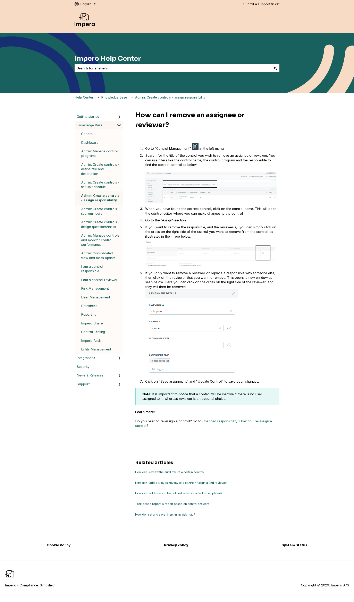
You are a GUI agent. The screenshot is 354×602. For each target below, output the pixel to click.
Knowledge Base (114, 97)
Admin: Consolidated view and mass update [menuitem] (98, 255)
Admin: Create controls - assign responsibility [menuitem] (100, 198)
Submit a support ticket (261, 4)
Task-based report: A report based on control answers (172, 504)
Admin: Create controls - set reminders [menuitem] (100, 211)
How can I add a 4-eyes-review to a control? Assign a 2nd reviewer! (181, 482)
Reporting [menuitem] (88, 314)
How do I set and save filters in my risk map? (165, 514)
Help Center (84, 97)
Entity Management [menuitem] (96, 349)
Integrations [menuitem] (86, 358)
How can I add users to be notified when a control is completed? (178, 493)
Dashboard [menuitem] (89, 143)
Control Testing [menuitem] (93, 332)
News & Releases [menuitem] (90, 375)
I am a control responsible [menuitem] (92, 268)
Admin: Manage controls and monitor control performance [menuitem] (100, 240)
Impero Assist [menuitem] (91, 341)
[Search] (275, 68)
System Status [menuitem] (294, 545)
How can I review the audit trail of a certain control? (169, 472)
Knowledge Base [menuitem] (89, 125)
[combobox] (173, 68)
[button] (119, 117)
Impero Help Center (108, 58)
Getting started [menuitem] (88, 117)
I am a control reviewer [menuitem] (99, 280)
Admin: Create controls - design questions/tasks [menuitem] (100, 224)
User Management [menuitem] (95, 297)
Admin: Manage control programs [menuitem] (99, 153)
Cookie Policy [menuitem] (58, 545)
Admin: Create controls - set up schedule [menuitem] (100, 184)
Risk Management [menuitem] (95, 288)
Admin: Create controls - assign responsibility (170, 97)
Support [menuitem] (83, 384)
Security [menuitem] (83, 367)
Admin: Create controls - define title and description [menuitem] (100, 169)
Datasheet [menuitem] (89, 306)
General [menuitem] (87, 134)
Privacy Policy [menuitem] (176, 545)
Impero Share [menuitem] (92, 323)
